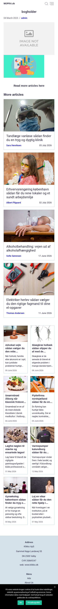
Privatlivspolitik (34, 603)
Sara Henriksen (13, 145)
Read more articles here (29, 85)
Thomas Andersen (15, 313)
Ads (29, 578)
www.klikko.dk (31, 565)
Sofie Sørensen (13, 256)
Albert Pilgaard (13, 202)
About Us (29, 582)
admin (24, 18)
